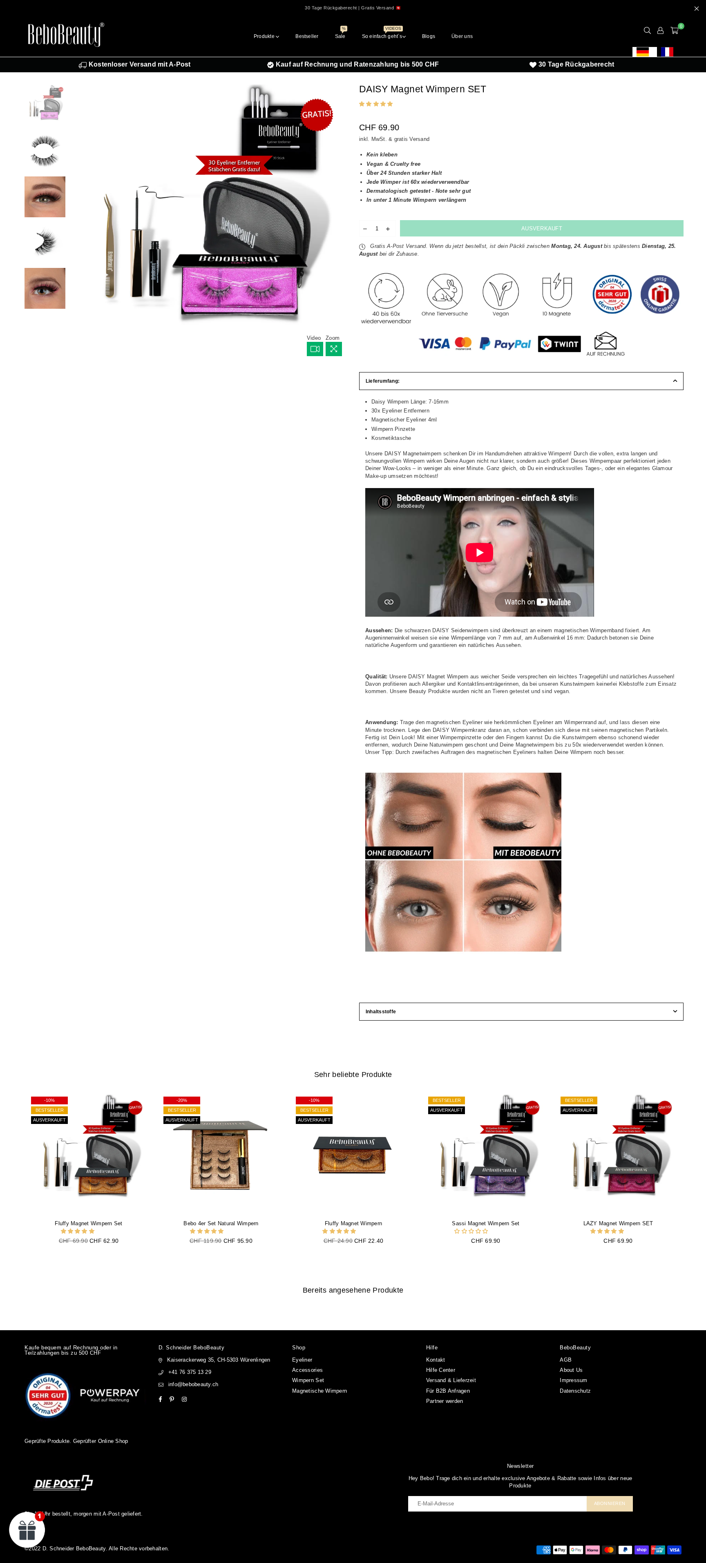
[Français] (669, 52)
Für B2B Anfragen (448, 1391)
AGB (566, 1360)
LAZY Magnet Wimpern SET (618, 1223)
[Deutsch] (644, 52)
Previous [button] (78, 222)
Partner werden (444, 1401)
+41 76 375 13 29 (189, 1372)
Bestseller (306, 36)
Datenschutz (575, 1391)
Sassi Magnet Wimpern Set (485, 1223)
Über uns (462, 36)
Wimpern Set (308, 1380)
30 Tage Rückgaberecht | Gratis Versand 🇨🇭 (353, 7)
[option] (669, 52)
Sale (340, 33)
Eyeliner (302, 1360)
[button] (377, 104)
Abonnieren (610, 1503)
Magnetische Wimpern (319, 1391)
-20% (181, 1100)
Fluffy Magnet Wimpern (353, 1223)
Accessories (307, 1370)
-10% (49, 1100)
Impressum (573, 1380)
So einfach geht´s (382, 33)
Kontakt (435, 1360)
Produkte (265, 36)
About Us (571, 1370)
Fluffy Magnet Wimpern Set (89, 1223)
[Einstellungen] (660, 30)
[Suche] (647, 30)
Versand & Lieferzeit (451, 1380)
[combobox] (644, 52)
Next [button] (340, 222)
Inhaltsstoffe (381, 1012)
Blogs (428, 36)
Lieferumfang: (383, 381)
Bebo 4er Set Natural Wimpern (220, 1223)
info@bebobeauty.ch (193, 1384)
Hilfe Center (440, 1370)
